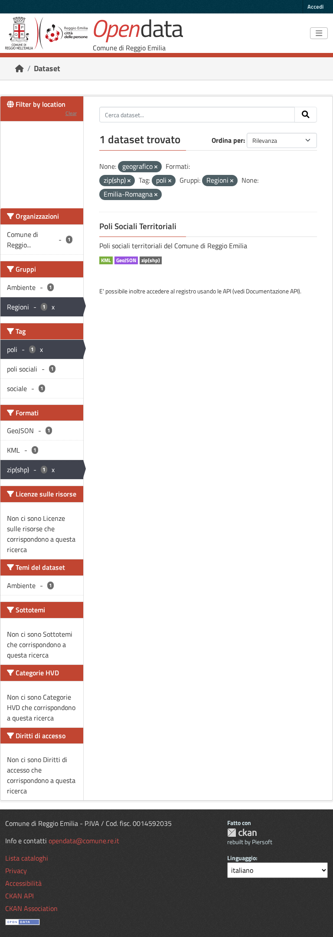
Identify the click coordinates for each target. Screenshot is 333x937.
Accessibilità (23, 883)
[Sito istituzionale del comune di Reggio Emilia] (46, 33)
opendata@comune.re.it (84, 840)
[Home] (19, 68)
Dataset (47, 68)
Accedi (315, 6)
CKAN (242, 832)
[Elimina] (155, 167)
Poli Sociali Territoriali (137, 226)
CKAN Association (31, 908)
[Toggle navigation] (319, 33)
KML (106, 260)
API (227, 291)
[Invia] (305, 114)
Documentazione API (272, 291)
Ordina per (227, 140)
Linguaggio (241, 857)
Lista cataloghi (26, 858)
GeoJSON (126, 260)
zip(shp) (150, 260)
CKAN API (19, 896)
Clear (71, 113)
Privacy (16, 870)
